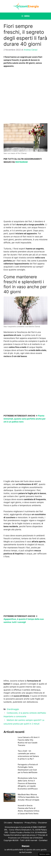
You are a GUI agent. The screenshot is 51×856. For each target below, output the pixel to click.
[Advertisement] (25, 96)
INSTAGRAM (21, 162)
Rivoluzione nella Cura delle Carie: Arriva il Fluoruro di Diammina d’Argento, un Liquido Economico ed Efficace (28, 783)
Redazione (18, 822)
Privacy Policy (30, 822)
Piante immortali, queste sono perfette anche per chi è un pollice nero (25, 419)
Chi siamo (8, 822)
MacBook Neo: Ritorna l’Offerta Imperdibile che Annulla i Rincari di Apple (28, 797)
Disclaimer (42, 822)
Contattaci (43, 840)
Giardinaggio (13, 709)
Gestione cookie (44, 854)
